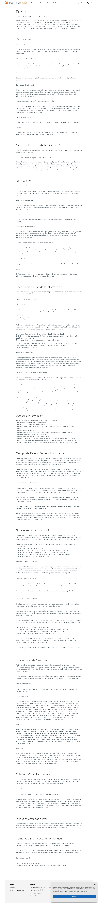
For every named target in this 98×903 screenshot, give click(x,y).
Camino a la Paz (44, 3)
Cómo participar (79, 3)
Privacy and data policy (17, 890)
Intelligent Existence (36, 893)
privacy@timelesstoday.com (49, 340)
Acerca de (34, 3)
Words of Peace (35, 895)
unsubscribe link (62, 334)
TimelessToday (35, 890)
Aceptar (74, 896)
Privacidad (78, 900)
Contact (12, 887)
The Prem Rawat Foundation (39, 887)
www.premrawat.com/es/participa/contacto (50, 865)
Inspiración (54, 3)
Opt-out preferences (71, 900)
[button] (95, 884)
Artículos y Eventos (66, 3)
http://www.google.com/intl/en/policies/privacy (48, 719)
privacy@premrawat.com (28, 347)
